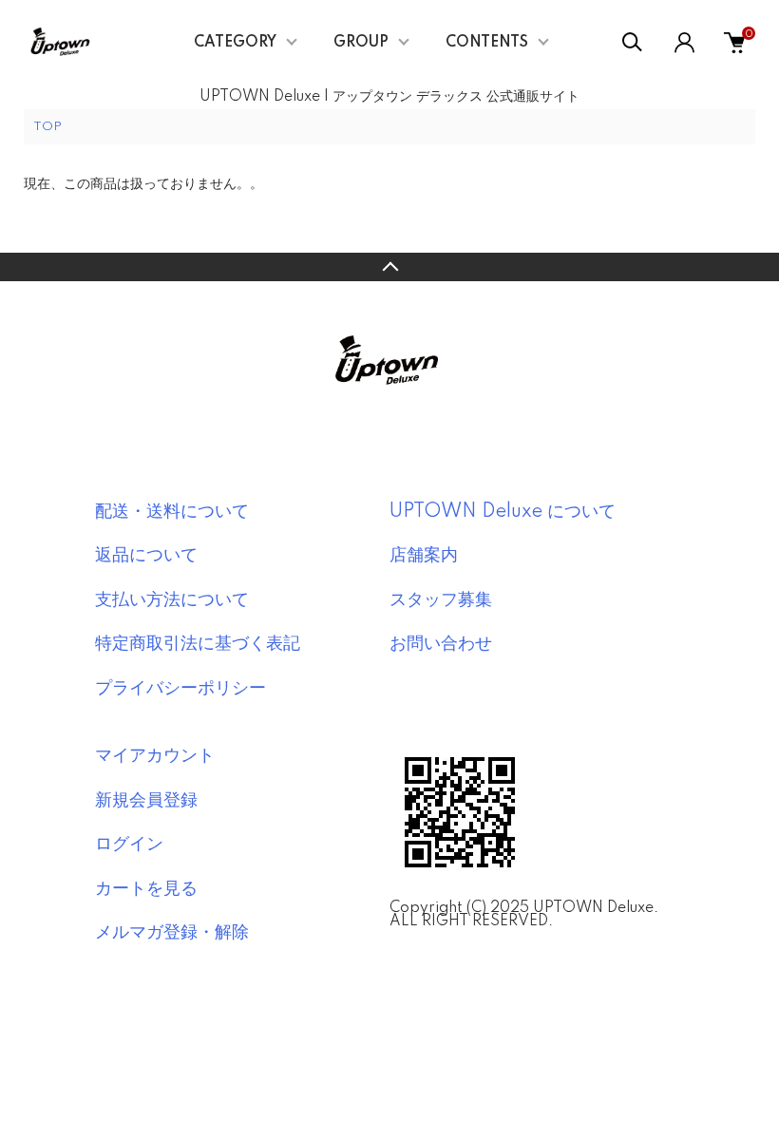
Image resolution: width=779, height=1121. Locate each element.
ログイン (129, 844)
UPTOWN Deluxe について (503, 512)
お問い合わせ (441, 644)
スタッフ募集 (441, 600)
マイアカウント (155, 756)
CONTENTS (487, 42)
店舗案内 (424, 555)
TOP (47, 127)
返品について (146, 555)
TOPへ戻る (389, 267)
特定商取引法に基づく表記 (197, 644)
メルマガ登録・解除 (172, 932)
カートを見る (146, 889)
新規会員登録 (146, 800)
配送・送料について (172, 512)
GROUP (361, 42)
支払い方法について (172, 600)
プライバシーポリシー (180, 688)
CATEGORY (235, 42)
